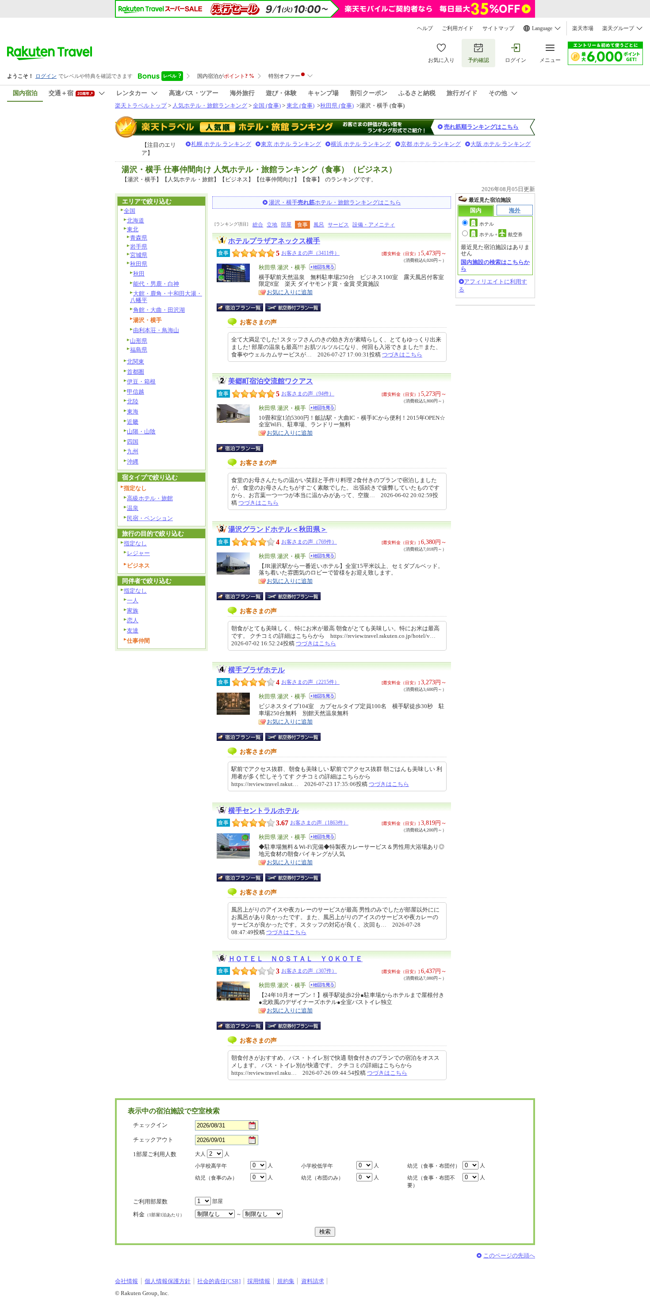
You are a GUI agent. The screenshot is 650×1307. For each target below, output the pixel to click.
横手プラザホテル (256, 670)
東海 (132, 411)
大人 (200, 1154)
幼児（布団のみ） (322, 1178)
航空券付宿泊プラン (293, 307)
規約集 (285, 1281)
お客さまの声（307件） (309, 971)
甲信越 (135, 391)
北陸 (132, 401)
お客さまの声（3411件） (310, 253)
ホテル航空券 (501, 234)
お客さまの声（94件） (307, 394)
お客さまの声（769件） (309, 542)
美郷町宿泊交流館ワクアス (270, 381)
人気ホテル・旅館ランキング (209, 105)
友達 (132, 630)
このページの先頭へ (509, 1255)
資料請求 (312, 1281)
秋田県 (138, 264)
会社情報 (126, 1281)
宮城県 (138, 255)
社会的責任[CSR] (219, 1281)
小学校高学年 (211, 1166)
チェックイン (150, 1125)
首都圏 (135, 371)
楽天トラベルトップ (141, 105)
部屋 (286, 225)
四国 (132, 441)
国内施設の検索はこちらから (495, 265)
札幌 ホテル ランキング (221, 144)
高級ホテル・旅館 (150, 498)
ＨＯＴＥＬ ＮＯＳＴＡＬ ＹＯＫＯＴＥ (295, 958)
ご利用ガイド (458, 28)
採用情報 (258, 1281)
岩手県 (138, 246)
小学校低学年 (317, 1166)
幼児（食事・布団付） (433, 1166)
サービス (338, 225)
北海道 (135, 220)
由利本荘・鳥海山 (156, 330)
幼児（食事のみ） (216, 1178)
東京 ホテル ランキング (291, 144)
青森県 (138, 237)
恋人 (132, 620)
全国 (129, 210)
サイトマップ (498, 28)
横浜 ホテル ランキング (361, 144)
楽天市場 (582, 28)
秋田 (139, 273)
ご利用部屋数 (150, 1201)
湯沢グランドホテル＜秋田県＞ (277, 529)
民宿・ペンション (150, 518)
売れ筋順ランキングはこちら (481, 126)
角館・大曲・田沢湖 (159, 310)
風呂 (319, 225)
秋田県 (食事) (337, 105)
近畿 (132, 421)
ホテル (486, 223)
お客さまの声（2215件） (310, 682)
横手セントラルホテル (263, 810)
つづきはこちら (402, 354)
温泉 (132, 508)
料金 (158, 1214)
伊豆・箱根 (141, 381)
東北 (132, 229)
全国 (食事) (267, 105)
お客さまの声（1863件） (319, 823)
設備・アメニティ (373, 225)
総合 (257, 225)
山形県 (138, 340)
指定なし (135, 543)
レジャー (138, 553)
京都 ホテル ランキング (431, 144)
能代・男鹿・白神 (156, 283)
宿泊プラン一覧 (244, 307)
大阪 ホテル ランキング (500, 144)
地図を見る (322, 267)
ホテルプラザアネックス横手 (274, 241)
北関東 (135, 361)
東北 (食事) (300, 105)
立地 (272, 225)
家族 (132, 610)
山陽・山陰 (141, 431)
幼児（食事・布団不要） (431, 1181)
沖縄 (132, 461)
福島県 (138, 349)
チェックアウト (153, 1139)
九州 (132, 451)
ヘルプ (425, 28)
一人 (132, 600)
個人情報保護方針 (168, 1281)
